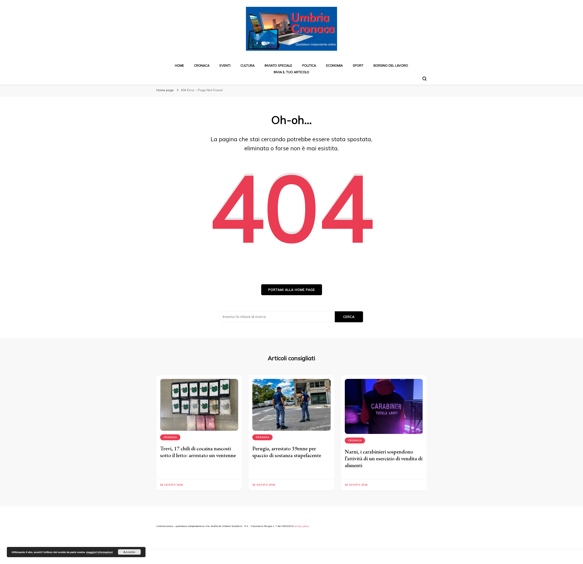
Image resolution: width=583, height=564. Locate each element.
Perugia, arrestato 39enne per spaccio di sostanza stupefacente (286, 452)
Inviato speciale (278, 65)
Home (179, 65)
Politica (309, 65)
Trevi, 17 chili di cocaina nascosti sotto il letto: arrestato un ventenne (198, 452)
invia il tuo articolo (291, 72)
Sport (358, 65)
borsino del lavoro (390, 65)
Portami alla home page (291, 290)
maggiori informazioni (99, 552)
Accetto (129, 552)
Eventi (225, 65)
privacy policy (301, 526)
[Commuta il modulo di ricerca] (424, 79)
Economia (334, 65)
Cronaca (202, 65)
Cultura (247, 65)
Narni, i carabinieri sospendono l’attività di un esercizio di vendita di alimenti (383, 458)
